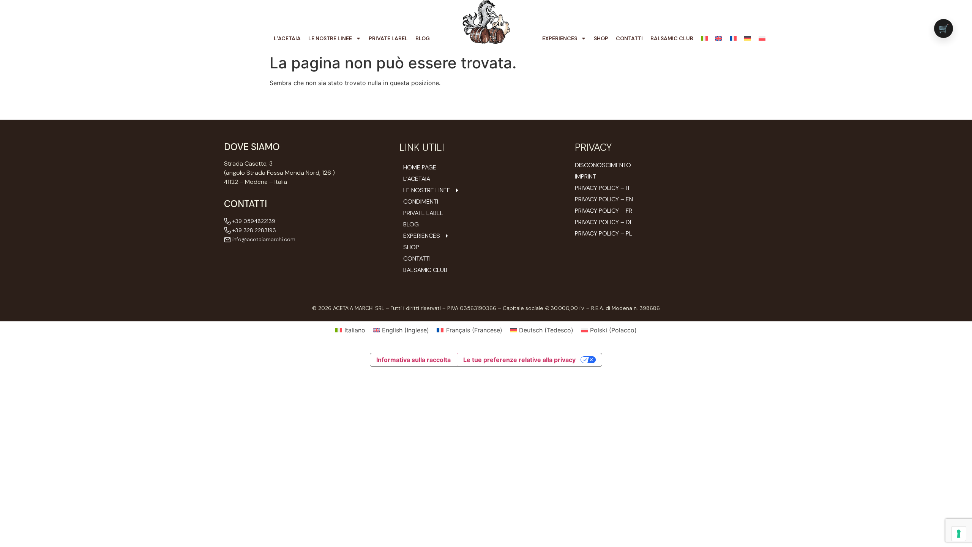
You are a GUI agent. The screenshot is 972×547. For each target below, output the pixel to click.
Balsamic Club (671, 38)
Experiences (559, 38)
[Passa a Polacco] (762, 38)
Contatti (629, 38)
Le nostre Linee (330, 38)
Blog (422, 38)
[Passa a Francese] (733, 38)
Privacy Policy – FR (603, 211)
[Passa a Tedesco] (747, 38)
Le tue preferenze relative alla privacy (519, 360)
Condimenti (420, 202)
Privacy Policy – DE (604, 222)
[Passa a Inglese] (719, 38)
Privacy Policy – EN (604, 199)
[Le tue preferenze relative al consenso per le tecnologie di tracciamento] (958, 533)
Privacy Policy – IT (602, 188)
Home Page (419, 167)
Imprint (585, 176)
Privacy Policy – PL (603, 233)
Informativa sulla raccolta (413, 360)
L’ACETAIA (287, 38)
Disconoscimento (603, 165)
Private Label (388, 38)
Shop (601, 38)
